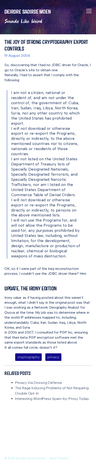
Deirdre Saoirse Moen (27, 11)
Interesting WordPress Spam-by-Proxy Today (52, 399)
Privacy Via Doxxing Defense (38, 383)
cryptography (28, 357)
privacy (53, 357)
